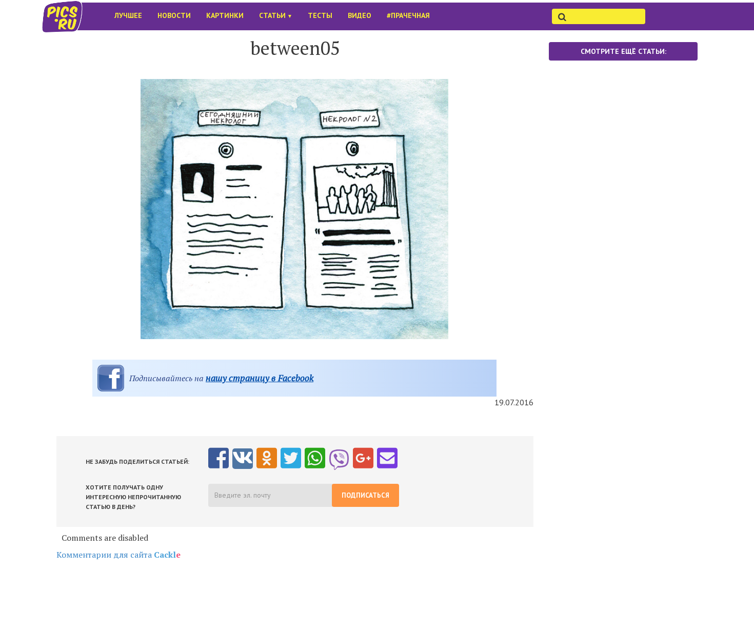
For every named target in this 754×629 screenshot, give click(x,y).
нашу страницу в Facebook (259, 378)
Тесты (320, 15)
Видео (359, 15)
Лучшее (128, 15)
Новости (174, 15)
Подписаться (365, 495)
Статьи (275, 15)
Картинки (225, 15)
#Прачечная (408, 15)
